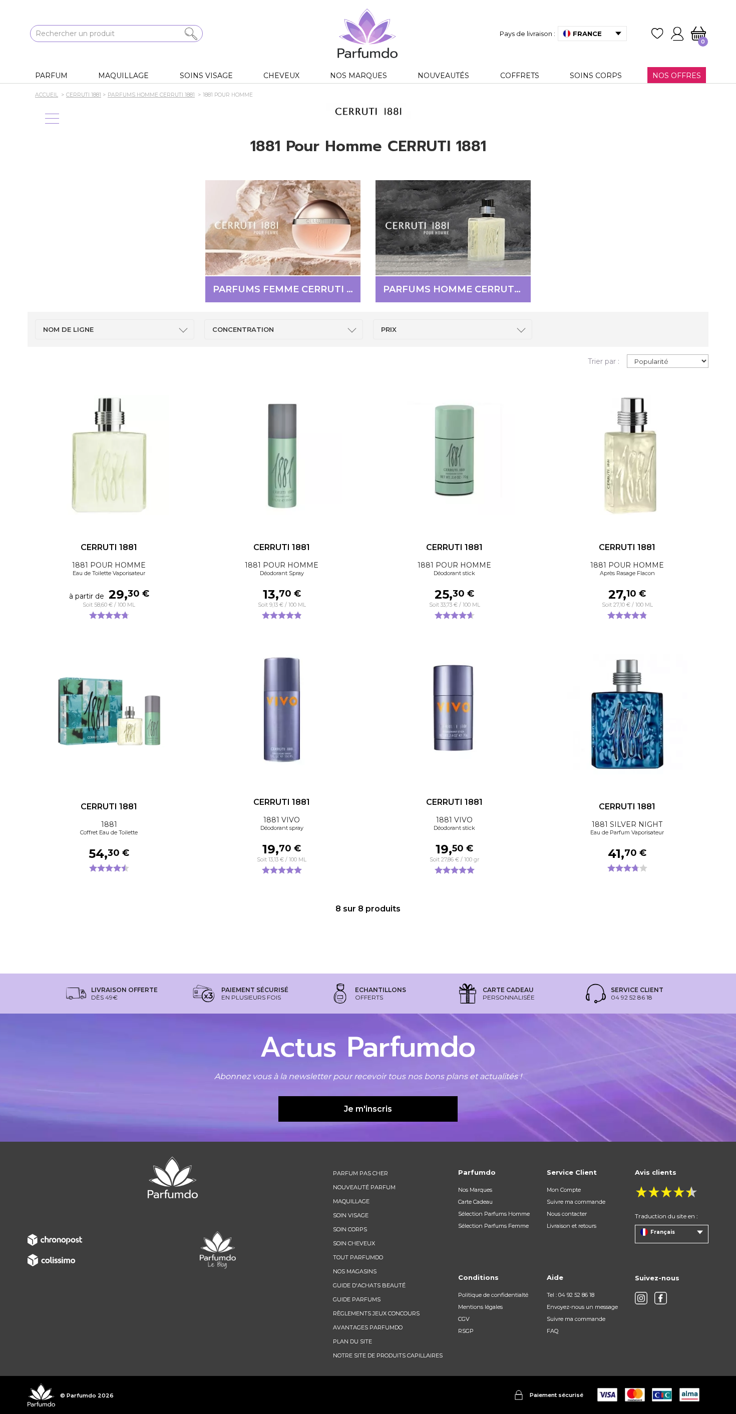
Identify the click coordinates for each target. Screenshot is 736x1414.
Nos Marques (475, 1189)
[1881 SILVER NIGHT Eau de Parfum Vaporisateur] (627, 714)
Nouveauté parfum (364, 1187)
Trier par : (603, 361)
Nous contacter (567, 1213)
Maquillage (351, 1201)
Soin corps (350, 1229)
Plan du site (352, 1341)
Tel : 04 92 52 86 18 (570, 1294)
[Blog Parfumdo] (218, 1249)
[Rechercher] (191, 34)
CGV (464, 1318)
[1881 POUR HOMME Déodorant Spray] (281, 455)
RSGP (466, 1330)
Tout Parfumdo (358, 1257)
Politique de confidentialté (493, 1294)
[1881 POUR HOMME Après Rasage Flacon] (627, 455)
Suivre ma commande (576, 1201)
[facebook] (660, 1298)
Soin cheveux (354, 1243)
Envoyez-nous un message (582, 1306)
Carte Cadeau (475, 1201)
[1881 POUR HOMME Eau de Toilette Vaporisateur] (109, 455)
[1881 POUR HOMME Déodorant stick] (454, 455)
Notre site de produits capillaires (388, 1355)
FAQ (552, 1330)
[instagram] (641, 1298)
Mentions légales (480, 1306)
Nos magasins (355, 1271)
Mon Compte (564, 1189)
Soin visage (351, 1215)
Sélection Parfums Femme (493, 1225)
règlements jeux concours (376, 1313)
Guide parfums (357, 1299)
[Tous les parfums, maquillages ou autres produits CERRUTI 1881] (368, 111)
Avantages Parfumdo (368, 1327)
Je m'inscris (368, 1109)
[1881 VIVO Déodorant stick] (454, 710)
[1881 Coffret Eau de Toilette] (109, 714)
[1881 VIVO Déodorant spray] (281, 710)
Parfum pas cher (360, 1173)
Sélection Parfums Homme (494, 1213)
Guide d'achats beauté (369, 1285)
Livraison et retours (571, 1225)
